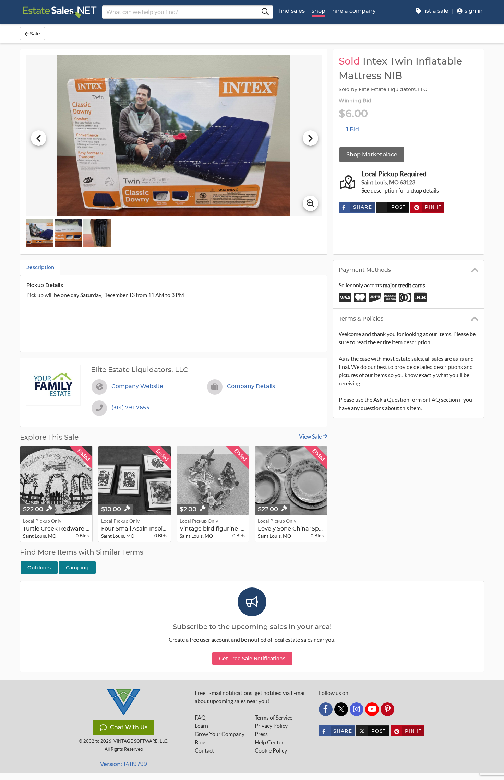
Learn (201, 726)
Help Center (269, 742)
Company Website (137, 386)
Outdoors (39, 567)
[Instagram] (356, 709)
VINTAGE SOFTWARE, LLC (140, 741)
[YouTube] (372, 709)
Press (261, 734)
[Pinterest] (387, 709)
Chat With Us (128, 727)
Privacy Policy (271, 726)
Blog (200, 742)
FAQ (200, 717)
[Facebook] (326, 709)
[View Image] (39, 233)
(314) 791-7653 (130, 407)
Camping (77, 567)
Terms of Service (273, 717)
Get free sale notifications (252, 658)
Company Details (251, 386)
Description (40, 267)
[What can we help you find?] (265, 12)
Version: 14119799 (123, 764)
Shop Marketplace (371, 154)
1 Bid (352, 129)
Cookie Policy (271, 750)
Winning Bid (355, 100)
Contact (204, 750)
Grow (219, 734)
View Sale (311, 436)
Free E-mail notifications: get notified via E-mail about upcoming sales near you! (250, 697)
